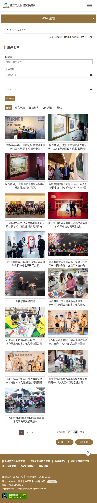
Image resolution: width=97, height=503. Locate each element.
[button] (76, 432)
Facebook (86, 37)
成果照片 (21, 30)
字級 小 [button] (59, 37)
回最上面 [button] (83, 442)
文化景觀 (48, 107)
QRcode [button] (82, 37)
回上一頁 (65, 442)
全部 (8, 107)
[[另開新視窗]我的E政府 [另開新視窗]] (4, 496)
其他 (59, 107)
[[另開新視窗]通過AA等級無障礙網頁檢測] (17, 496)
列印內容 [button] (91, 37)
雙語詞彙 (43, 466)
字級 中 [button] (67, 37)
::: (2, 12)
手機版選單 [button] (89, 5)
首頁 (12, 30)
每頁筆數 (61, 432)
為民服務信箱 (9, 466)
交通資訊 (52, 482)
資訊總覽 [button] (48, 19)
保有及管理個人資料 (40, 461)
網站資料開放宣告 (80, 461)
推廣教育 (34, 107)
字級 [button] (52, 37)
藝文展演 (20, 107)
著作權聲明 (60, 461)
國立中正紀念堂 (19, 5)
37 (49, 432)
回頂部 (88, 453)
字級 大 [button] (75, 37)
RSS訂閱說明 (27, 466)
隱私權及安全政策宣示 (13, 461)
